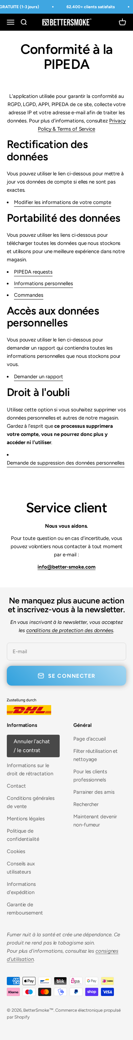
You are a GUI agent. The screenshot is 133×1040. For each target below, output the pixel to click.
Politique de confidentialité (23, 835)
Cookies (16, 851)
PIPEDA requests (33, 272)
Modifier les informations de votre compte (62, 202)
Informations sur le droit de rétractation (30, 769)
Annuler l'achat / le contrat (32, 745)
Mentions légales (26, 819)
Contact (16, 786)
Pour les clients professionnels (90, 775)
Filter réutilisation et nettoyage (95, 755)
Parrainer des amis (94, 792)
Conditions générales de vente (31, 802)
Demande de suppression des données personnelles (65, 463)
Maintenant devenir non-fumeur (95, 821)
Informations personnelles (43, 283)
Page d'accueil (89, 739)
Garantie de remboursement (25, 909)
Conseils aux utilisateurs (21, 868)
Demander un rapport (38, 376)
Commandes (28, 295)
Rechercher (86, 804)
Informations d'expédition (21, 888)
